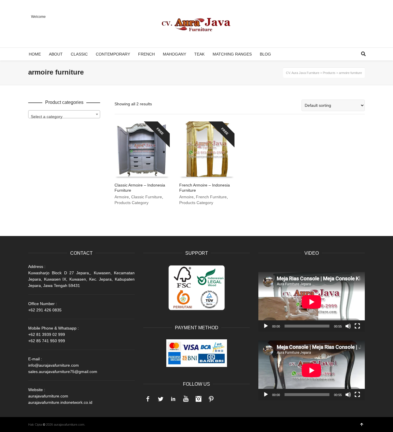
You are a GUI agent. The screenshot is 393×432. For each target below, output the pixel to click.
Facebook (147, 399)
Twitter (160, 399)
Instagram (198, 399)
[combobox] (64, 114)
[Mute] (348, 326)
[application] (311, 302)
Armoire (122, 197)
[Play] (266, 326)
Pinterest (211, 399)
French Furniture (211, 197)
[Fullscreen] (357, 326)
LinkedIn (173, 399)
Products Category (131, 202)
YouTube (185, 399)
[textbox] (64, 117)
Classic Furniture (146, 197)
